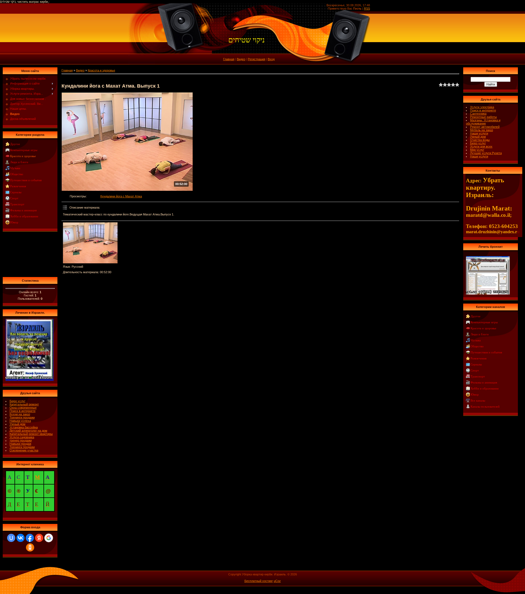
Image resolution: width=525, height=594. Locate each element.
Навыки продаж (20, 443)
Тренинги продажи (22, 417)
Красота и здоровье (23, 156)
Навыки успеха (20, 420)
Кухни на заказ (20, 414)
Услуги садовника (22, 437)
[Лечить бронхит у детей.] (488, 257)
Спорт (14, 198)
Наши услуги (479, 133)
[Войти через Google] (48, 538)
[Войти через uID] (11, 538)
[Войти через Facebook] (30, 538)
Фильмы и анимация (23, 210)
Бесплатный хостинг (258, 581)
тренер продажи (21, 440)
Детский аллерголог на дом (28, 430)
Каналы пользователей (485, 406)
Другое (15, 144)
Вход (271, 59)
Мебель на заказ (481, 130)
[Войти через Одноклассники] (30, 547)
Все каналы (478, 400)
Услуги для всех (481, 146)
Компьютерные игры (23, 150)
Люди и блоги (19, 162)
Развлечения (18, 186)
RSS (367, 8)
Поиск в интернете (23, 411)
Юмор (14, 222)
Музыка (15, 168)
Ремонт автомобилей (485, 126)
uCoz (277, 581)
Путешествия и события (26, 180)
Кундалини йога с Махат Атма (121, 196)
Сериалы (15, 192)
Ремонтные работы (483, 117)
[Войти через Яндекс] (39, 538)
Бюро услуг (17, 401)
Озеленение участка (24, 450)
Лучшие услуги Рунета (486, 153)
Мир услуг (477, 149)
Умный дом (17, 424)
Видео (241, 59)
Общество (16, 174)
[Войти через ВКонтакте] (20, 538)
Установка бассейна (24, 427)
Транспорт (17, 204)
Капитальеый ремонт (24, 404)
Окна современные (23, 407)
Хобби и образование (24, 216)
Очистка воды (480, 140)
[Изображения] (90, 242)
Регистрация (256, 59)
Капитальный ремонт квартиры (31, 434)
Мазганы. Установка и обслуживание (483, 122)
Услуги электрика (482, 107)
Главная (228, 59)
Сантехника (478, 113)
